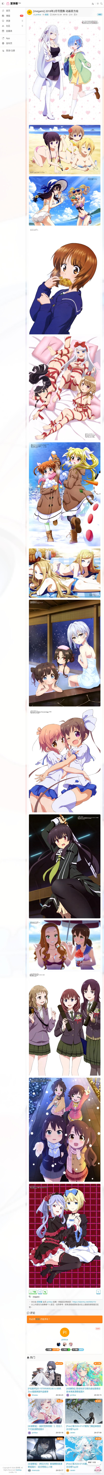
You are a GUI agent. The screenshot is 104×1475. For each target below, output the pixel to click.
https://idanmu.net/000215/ (84, 1302)
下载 (34, 1292)
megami (36, 1297)
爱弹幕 (39, 1302)
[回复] (98, 1292)
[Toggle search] (101, 3)
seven (72, 1432)
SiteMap (18, 1470)
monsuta (35, 1470)
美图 (46, 14)
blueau (34, 1395)
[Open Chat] (98, 1469)
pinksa (38, 14)
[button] (12, 20)
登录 (38, 1319)
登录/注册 (10, 50)
